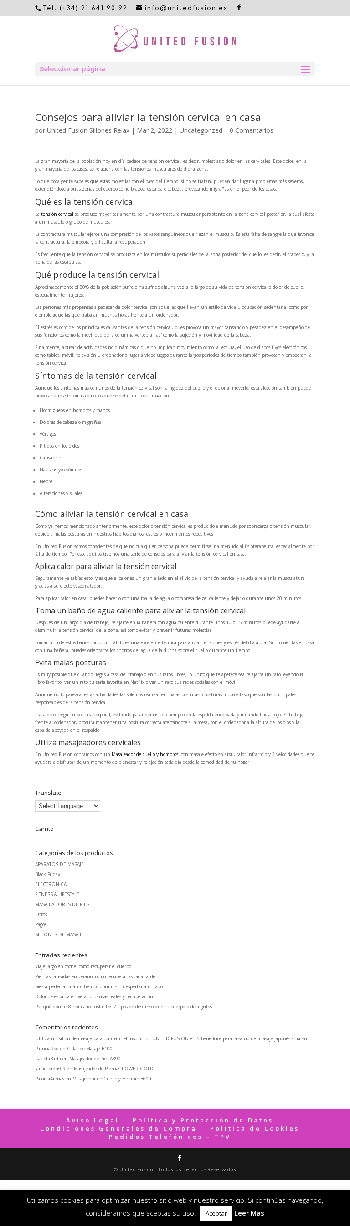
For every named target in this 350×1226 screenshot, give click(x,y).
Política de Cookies (254, 1128)
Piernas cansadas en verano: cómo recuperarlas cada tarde (95, 976)
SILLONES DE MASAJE (58, 934)
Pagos (40, 924)
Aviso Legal (92, 1120)
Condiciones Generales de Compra (118, 1128)
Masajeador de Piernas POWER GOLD (114, 1068)
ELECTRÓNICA (51, 884)
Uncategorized (201, 130)
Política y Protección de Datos (203, 1120)
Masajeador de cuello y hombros (145, 754)
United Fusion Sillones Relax (88, 130)
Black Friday (47, 874)
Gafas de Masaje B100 (90, 1048)
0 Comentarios (251, 130)
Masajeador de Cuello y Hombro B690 (111, 1078)
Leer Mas (249, 1212)
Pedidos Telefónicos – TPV (170, 1136)
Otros (41, 914)
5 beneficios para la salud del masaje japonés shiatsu (252, 1038)
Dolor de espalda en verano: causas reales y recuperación (94, 996)
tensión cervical (57, 214)
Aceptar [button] (216, 1213)
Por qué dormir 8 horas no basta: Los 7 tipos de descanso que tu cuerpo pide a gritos (123, 1006)
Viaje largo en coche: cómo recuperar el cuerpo (83, 966)
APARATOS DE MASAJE (59, 864)
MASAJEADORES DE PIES (62, 904)
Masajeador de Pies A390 (95, 1058)
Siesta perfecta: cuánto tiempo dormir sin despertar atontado (99, 986)
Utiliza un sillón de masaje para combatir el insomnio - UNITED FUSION (112, 1038)
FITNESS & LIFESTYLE (57, 894)
